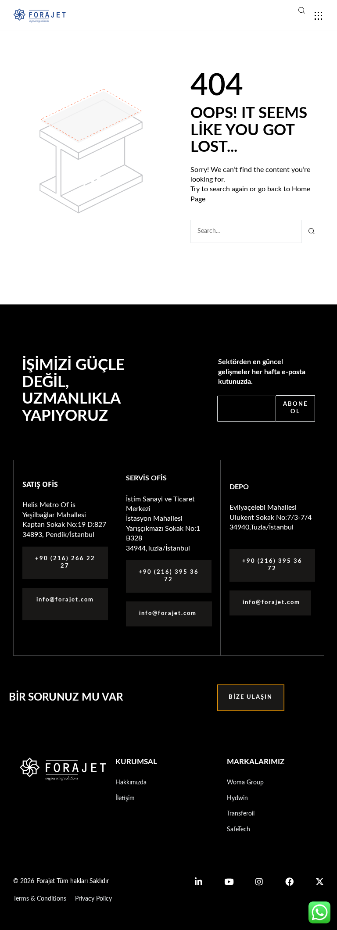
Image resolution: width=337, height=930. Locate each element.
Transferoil (241, 814)
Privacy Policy (93, 899)
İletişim (125, 798)
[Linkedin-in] (198, 881)
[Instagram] (259, 881)
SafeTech (238, 829)
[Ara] (312, 231)
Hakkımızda (131, 783)
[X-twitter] (319, 881)
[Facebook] (289, 881)
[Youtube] (229, 881)
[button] (272, 12)
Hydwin (237, 798)
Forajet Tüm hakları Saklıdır (72, 881)
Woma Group (245, 783)
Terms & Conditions (39, 899)
